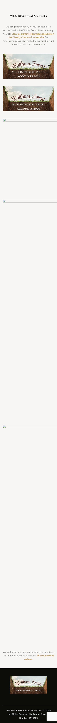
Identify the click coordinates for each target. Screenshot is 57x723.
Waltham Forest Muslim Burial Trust (24, 710)
